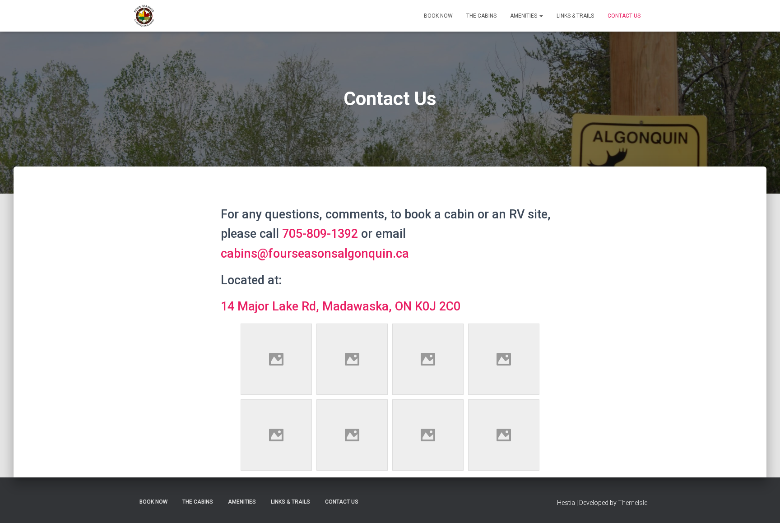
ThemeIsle (632, 502)
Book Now (438, 16)
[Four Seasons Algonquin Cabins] (144, 16)
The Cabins (481, 16)
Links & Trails (575, 16)
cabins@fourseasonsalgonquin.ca (315, 253)
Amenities (524, 16)
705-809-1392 (320, 234)
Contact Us (624, 16)
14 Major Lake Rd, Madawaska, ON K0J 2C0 (340, 306)
